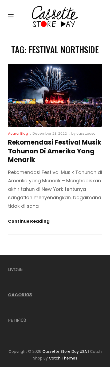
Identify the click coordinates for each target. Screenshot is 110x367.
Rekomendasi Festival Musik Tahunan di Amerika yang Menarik (54, 151)
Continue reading (29, 221)
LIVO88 (15, 269)
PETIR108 (17, 320)
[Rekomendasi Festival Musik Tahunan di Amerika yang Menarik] (55, 95)
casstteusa (86, 133)
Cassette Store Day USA (64, 351)
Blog (24, 133)
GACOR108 (20, 295)
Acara (13, 133)
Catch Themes (63, 358)
